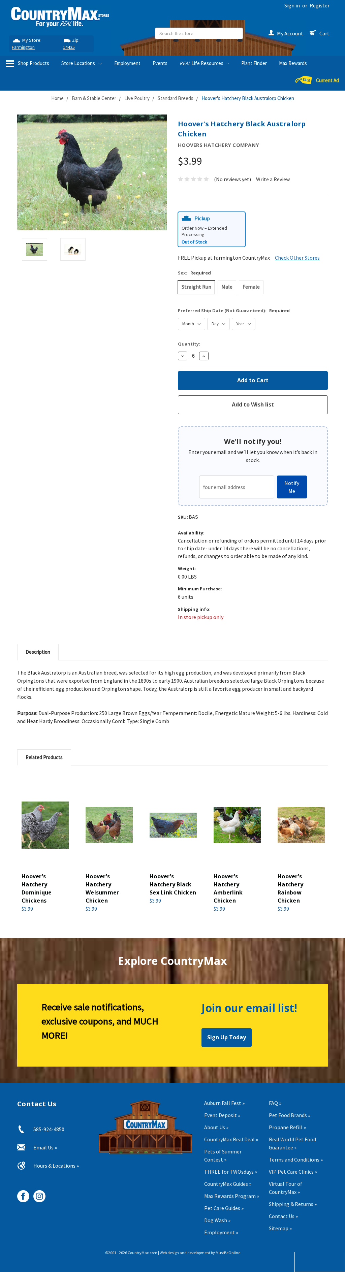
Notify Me (291, 487)
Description (38, 652)
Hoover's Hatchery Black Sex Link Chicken (173, 884)
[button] (211, 229)
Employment (127, 63)
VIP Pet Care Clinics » (293, 1171)
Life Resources (202, 63)
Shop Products (33, 63)
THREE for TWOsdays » (230, 1171)
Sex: (194, 273)
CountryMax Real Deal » (231, 1139)
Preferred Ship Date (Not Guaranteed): (234, 310)
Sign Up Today (226, 1037)
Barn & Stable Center (94, 98)
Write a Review (273, 179)
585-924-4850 (48, 1129)
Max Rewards (293, 63)
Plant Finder (254, 63)
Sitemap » (280, 1228)
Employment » (221, 1232)
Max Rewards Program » (231, 1196)
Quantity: (189, 344)
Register (320, 5)
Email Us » (45, 1147)
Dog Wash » (217, 1220)
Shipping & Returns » (293, 1204)
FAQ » (275, 1103)
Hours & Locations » (56, 1165)
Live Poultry (137, 98)
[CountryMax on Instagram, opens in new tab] (36, 1193)
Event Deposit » (222, 1115)
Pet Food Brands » (289, 1115)
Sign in (292, 5)
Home (57, 98)
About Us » (216, 1127)
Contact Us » (283, 1216)
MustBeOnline (228, 1252)
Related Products (44, 757)
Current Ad (327, 80)
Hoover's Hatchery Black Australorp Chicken (247, 98)
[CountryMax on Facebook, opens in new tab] (20, 1193)
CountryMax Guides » (227, 1183)
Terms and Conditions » (296, 1159)
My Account (290, 33)
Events (160, 63)
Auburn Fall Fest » (224, 1103)
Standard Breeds (175, 98)
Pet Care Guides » (224, 1208)
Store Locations (78, 63)
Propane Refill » (287, 1127)
